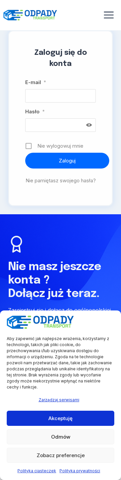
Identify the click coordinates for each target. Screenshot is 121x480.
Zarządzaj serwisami (59, 399)
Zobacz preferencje (61, 455)
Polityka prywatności (79, 470)
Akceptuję (60, 418)
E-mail (35, 82)
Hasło (35, 111)
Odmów (60, 437)
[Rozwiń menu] (109, 15)
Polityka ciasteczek (36, 470)
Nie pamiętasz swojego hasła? (61, 180)
